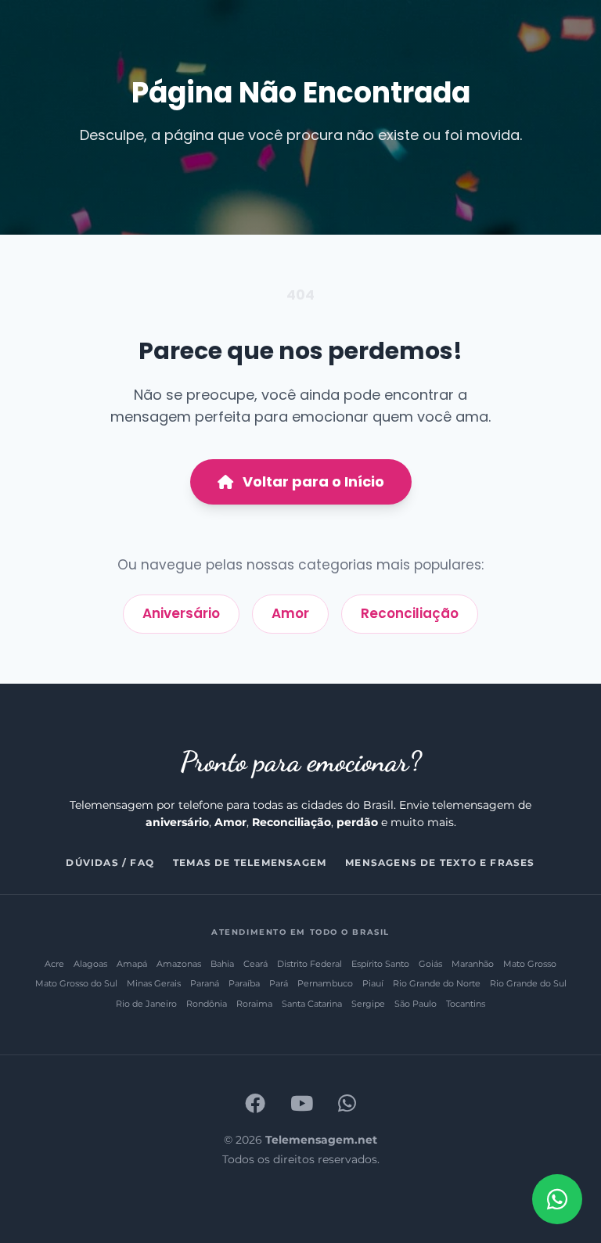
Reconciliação (410, 613)
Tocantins (465, 1003)
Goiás (430, 963)
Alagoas (90, 963)
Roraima (254, 1003)
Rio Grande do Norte (436, 983)
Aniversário (181, 613)
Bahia (222, 963)
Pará (278, 983)
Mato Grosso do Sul (76, 983)
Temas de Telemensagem (249, 862)
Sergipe (368, 1003)
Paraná (204, 983)
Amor (290, 613)
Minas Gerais (154, 983)
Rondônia (206, 1003)
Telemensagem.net (321, 1140)
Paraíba (244, 983)
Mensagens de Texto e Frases (439, 862)
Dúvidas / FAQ (110, 862)
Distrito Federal (309, 963)
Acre (54, 963)
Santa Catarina (312, 1003)
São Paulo (415, 1003)
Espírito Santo (380, 963)
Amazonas (179, 963)
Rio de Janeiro (146, 1003)
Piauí (372, 983)
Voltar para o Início (313, 481)
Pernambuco (325, 983)
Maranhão (473, 963)
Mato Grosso (529, 963)
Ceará (255, 963)
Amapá (132, 963)
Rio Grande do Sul (528, 983)
